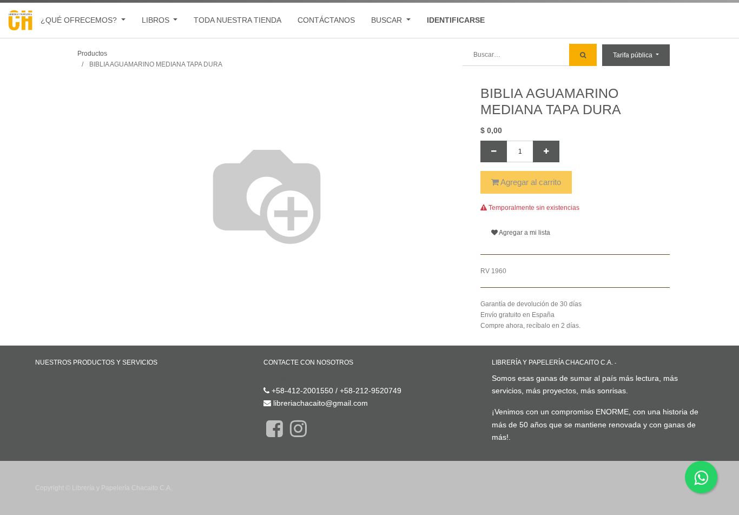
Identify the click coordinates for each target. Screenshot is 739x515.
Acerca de (633, 363)
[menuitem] (237, 20)
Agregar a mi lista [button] (524, 232)
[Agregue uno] (546, 151)
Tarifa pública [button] (633, 55)
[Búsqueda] (583, 55)
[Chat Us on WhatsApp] (701, 477)
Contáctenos (285, 378)
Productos (92, 53)
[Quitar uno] (493, 151)
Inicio (44, 378)
